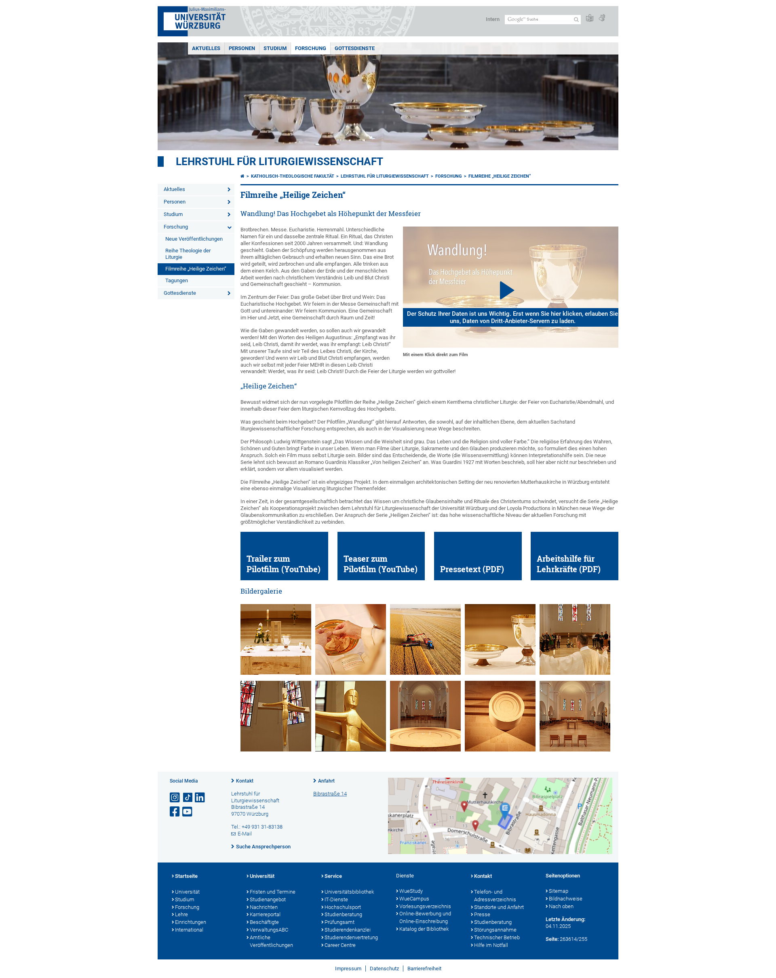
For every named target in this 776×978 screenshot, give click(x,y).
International (189, 930)
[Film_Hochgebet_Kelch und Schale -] (500, 673)
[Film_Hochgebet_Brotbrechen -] (350, 673)
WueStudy (411, 891)
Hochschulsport (343, 907)
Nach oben (561, 906)
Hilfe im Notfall (491, 945)
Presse (482, 914)
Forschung (310, 48)
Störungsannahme (495, 930)
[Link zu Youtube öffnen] (188, 812)
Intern (493, 19)
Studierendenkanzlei (348, 930)
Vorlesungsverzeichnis (425, 906)
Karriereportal (265, 914)
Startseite (186, 876)
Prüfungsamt (339, 922)
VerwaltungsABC (269, 930)
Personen (242, 48)
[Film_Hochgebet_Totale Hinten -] (575, 750)
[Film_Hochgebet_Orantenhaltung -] (575, 673)
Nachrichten (264, 907)
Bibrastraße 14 (330, 794)
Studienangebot (268, 899)
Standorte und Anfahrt (499, 907)
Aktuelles (206, 48)
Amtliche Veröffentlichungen (271, 941)
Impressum (348, 968)
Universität (187, 892)
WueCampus (414, 899)
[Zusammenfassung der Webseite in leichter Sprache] (589, 18)
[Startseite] (242, 176)
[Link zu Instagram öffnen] (175, 798)
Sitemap (558, 891)
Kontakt (244, 781)
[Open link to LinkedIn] (200, 798)
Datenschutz (384, 968)
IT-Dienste (336, 899)
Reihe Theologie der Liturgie (188, 254)
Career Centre (340, 945)
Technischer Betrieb (497, 937)
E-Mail (245, 834)
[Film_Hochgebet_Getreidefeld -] (425, 673)
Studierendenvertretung (351, 937)
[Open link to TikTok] (188, 798)
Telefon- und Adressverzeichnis (495, 895)
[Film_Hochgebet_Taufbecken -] (425, 750)
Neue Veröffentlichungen (194, 239)
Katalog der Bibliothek (424, 929)
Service (333, 876)
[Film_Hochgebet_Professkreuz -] (275, 750)
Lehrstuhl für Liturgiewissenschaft (279, 161)
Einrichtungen (190, 922)
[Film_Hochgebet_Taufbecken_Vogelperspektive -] (500, 750)
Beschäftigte (264, 922)
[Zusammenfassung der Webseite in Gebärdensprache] (602, 18)
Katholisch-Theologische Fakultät (292, 176)
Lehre (181, 914)
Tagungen (176, 280)
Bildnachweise (565, 899)
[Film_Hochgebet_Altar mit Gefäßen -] (275, 673)
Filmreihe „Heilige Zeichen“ (195, 269)
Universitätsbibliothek (349, 892)
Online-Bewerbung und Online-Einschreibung (425, 917)
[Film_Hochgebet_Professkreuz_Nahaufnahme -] (350, 750)
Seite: (552, 939)
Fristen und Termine (272, 892)
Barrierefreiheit (424, 968)
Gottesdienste (355, 48)
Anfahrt (326, 781)
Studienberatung (343, 914)
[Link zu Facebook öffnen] (175, 812)
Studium (275, 48)
